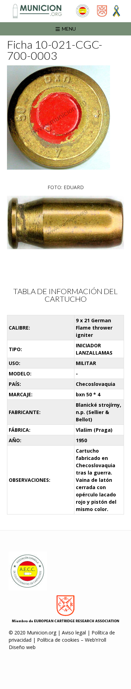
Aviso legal (74, 632)
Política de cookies (58, 640)
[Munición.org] (65, 11)
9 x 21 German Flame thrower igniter (94, 327)
